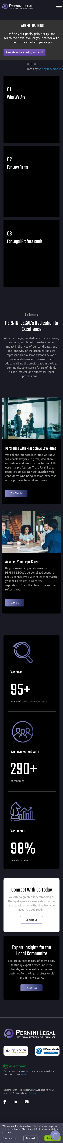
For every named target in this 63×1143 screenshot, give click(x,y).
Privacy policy (9, 1138)
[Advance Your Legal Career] (31, 531)
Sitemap (33, 1093)
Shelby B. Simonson (50, 68)
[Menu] (59, 6)
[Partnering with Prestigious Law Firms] (31, 418)
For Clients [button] (16, 493)
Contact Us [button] (31, 919)
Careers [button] (14, 602)
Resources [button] (31, 987)
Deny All (30, 1138)
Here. (23, 1074)
